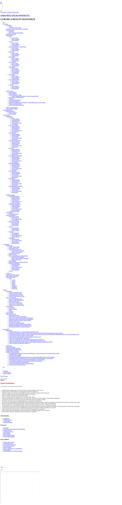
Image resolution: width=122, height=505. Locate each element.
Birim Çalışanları (15, 39)
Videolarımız (9, 345)
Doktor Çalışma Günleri (14, 247)
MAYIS (13, 285)
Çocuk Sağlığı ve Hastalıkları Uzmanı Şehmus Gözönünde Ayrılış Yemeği (25, 361)
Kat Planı (11, 311)
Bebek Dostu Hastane (14, 214)
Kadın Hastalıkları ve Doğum (15, 186)
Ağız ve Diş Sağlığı (13, 125)
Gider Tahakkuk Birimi (14, 79)
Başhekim (11, 31)
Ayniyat (11, 41)
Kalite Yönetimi (9, 91)
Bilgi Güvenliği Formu (14, 301)
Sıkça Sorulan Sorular (17, 122)
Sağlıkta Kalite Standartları (15, 100)
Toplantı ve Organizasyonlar (12, 352)
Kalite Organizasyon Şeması (15, 95)
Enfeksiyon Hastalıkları (14, 163)
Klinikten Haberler (16, 120)
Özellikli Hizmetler (10, 195)
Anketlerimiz (9, 291)
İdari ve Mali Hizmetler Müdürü (16, 32)
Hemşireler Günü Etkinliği (15, 355)
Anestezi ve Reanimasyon (15, 140)
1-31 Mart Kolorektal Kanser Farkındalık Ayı (19, 362)
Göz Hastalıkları (12, 171)
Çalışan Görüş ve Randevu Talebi (16, 305)
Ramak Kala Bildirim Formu (15, 298)
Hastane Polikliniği (10, 111)
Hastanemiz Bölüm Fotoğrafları (13, 348)
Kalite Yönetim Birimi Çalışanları (16, 105)
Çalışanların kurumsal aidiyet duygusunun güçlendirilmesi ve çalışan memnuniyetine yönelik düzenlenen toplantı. (34, 353)
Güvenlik (11, 84)
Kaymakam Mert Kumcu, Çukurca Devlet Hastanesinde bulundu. (23, 331)
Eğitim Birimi (12, 67)
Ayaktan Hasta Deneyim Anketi (16, 295)
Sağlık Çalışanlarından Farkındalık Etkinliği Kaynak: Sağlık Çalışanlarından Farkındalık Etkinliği (30, 342)
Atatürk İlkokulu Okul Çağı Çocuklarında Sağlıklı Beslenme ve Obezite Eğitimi (27, 359)
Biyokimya (11, 148)
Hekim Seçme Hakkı (16, 259)
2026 (10, 278)
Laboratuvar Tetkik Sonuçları (12, 274)
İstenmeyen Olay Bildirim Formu (16, 300)
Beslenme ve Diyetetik (14, 221)
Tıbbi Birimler (6, 115)
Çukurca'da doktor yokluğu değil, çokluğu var (19, 343)
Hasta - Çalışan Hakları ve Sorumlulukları (18, 255)
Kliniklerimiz (9, 116)
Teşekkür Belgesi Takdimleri (12, 350)
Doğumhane (12, 238)
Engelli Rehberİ (12, 260)
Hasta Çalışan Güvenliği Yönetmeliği (20, 258)
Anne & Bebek (9, 212)
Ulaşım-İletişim (15, 40)
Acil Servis (11, 117)
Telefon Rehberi (9, 312)
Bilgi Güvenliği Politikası (12, 107)
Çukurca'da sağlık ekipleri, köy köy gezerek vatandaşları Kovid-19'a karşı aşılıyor (27, 340)
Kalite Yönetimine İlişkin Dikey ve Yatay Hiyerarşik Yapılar (25, 96)
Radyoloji (11, 231)
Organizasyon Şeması (11, 34)
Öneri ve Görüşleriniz (11, 297)
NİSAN (13, 283)
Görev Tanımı (15, 37)
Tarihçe (10, 26)
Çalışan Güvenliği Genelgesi (15, 103)
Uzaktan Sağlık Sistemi (14, 211)
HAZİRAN (14, 286)
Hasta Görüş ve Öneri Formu (15, 302)
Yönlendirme (6, 244)
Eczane (10, 226)
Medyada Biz (9, 330)
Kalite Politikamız (13, 93)
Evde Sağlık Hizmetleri (14, 196)
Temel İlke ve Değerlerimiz (15, 27)
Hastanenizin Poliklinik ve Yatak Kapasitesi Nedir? (20, 325)
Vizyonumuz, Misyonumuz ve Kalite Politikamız (17, 29)
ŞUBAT (14, 281)
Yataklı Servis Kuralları (17, 252)
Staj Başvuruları (15, 69)
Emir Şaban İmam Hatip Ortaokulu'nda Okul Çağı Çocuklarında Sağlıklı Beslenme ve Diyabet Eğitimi (32, 357)
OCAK (13, 279)
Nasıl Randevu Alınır (13, 248)
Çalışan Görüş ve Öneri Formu (16, 304)
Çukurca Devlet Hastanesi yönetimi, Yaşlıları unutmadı (21, 335)
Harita (10, 310)
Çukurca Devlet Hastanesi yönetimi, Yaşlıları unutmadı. (21, 363)
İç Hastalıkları (12, 178)
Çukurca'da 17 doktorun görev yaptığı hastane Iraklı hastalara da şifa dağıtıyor (26, 339)
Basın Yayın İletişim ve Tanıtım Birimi (17, 46)
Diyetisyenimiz (15, 225)
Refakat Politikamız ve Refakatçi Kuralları (18, 262)
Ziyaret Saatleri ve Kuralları (15, 249)
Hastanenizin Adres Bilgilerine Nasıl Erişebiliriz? (20, 324)
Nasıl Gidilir (12, 307)
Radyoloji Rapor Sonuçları (12, 276)
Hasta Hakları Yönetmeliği (18, 257)
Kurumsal (5, 24)
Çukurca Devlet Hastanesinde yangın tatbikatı (19, 338)
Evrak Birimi (12, 74)
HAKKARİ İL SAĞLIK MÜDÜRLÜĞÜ (15, 15)
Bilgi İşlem (11, 51)
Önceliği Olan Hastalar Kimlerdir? (16, 323)
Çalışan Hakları (12, 62)
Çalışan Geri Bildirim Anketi (15, 292)
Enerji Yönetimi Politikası (12, 108)
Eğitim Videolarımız (10, 347)
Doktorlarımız (15, 124)
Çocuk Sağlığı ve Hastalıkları (15, 155)
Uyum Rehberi (15, 73)
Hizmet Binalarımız (7, 110)
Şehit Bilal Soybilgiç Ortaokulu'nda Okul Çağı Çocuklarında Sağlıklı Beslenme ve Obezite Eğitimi (31, 358)
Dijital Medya (6, 329)
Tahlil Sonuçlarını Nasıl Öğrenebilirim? (18, 316)
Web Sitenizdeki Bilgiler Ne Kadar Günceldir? (19, 326)
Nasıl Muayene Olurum (14, 253)
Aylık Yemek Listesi (10, 277)
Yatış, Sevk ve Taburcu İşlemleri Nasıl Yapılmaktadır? (21, 317)
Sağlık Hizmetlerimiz (11, 215)
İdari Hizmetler (9, 35)
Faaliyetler (11, 98)
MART (13, 282)
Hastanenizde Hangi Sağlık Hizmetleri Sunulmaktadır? (21, 319)
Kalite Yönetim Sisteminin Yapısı (16, 97)
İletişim (5, 290)
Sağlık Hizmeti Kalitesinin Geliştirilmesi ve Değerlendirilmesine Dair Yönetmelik (27, 102)
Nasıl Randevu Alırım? (14, 315)
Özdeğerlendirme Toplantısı (15, 354)
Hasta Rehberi (9, 245)
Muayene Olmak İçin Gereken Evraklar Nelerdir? (20, 320)
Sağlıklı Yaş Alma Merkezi (15, 203)
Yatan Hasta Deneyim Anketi (15, 293)
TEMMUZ (14, 287)
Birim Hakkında (15, 217)
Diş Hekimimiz (15, 131)
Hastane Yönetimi (10, 30)
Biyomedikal (12, 57)
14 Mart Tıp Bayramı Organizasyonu (17, 364)
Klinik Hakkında (15, 119)
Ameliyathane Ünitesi (14, 216)
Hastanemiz (8, 25)
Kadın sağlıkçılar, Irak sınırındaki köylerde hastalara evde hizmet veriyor (25, 336)
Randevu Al (9, 273)
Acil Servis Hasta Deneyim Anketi (16, 296)
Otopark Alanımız (13, 309)
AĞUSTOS (14, 288)
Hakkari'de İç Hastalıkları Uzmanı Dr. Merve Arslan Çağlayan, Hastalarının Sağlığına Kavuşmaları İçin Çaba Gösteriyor (36, 333)
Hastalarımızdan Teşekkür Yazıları (13, 349)
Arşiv (10, 36)
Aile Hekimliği (12, 133)
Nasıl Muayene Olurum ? (14, 321)
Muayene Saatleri (13, 254)
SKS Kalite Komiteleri (14, 101)
